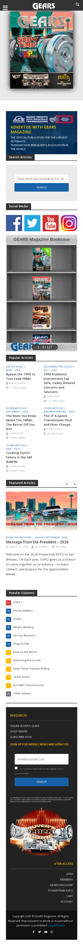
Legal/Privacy (56, 925)
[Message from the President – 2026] (41, 511)
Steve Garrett (17, 466)
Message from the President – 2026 (37, 542)
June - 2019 (13, 448)
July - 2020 (50, 370)
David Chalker (17, 382)
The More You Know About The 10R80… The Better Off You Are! (21, 422)
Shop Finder (18, 731)
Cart (69, 896)
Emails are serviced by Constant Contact (38, 801)
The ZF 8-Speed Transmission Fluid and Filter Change (58, 420)
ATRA (69, 874)
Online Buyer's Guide (25, 726)
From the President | (20, 537)
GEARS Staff (16, 433)
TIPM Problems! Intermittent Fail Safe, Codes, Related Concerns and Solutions (59, 383)
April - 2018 (13, 370)
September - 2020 (17, 411)
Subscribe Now (21, 737)
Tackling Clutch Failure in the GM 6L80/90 (19, 457)
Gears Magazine (61, 885)
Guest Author (55, 428)
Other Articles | (17, 408)
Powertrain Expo (60, 890)
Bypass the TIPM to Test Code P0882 (20, 376)
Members (66, 879)
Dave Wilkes (41, 546)
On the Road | (16, 366)
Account (66, 901)
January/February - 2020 (59, 411)
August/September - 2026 (51, 537)
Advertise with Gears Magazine (33, 129)
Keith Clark (53, 396)
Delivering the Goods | (60, 366)
